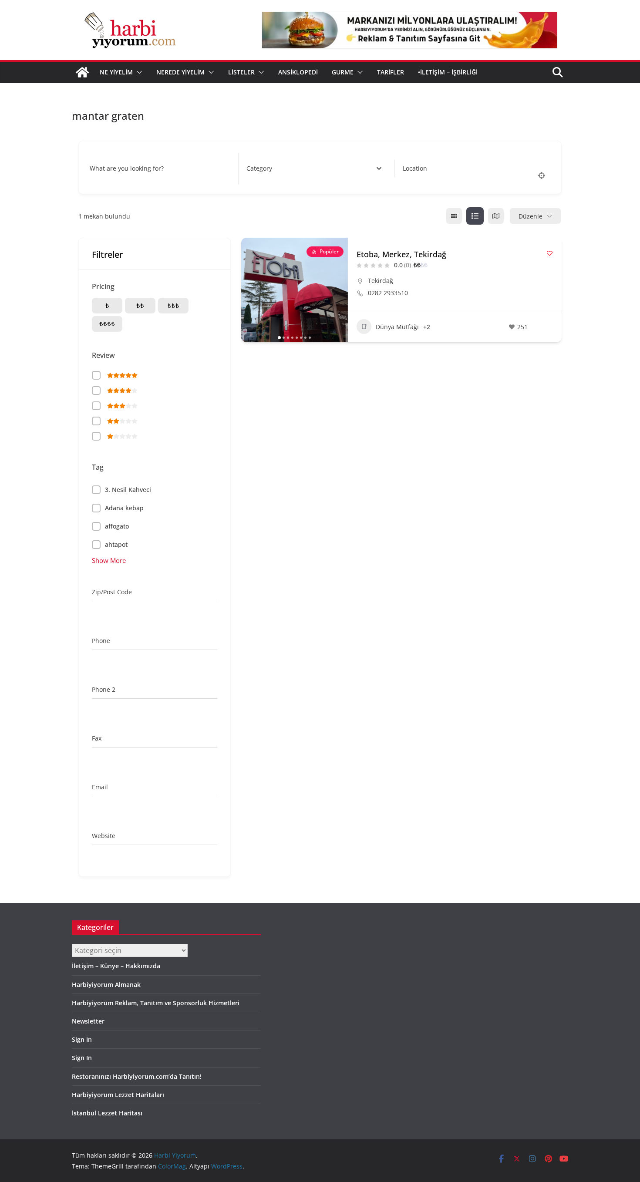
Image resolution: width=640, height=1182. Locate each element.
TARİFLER (390, 72)
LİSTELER (241, 72)
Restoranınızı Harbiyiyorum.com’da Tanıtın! (137, 1076)
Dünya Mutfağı (397, 327)
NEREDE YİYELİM (180, 72)
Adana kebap (124, 508)
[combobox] (314, 168)
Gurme (343, 72)
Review (103, 355)
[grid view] (454, 216)
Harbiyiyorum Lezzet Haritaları (118, 1095)
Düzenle (530, 216)
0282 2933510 (388, 293)
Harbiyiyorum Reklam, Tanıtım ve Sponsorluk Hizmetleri (155, 1003)
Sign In (82, 1039)
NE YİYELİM (116, 72)
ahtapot (116, 544)
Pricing (103, 286)
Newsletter (88, 1021)
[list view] (475, 216)
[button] (137, 72)
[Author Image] (544, 326)
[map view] (496, 216)
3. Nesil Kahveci (128, 489)
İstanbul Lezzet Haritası (107, 1113)
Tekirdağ (380, 280)
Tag (98, 467)
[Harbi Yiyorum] (82, 72)
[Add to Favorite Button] (549, 253)
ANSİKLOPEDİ (298, 72)
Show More (109, 560)
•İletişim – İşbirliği (448, 72)
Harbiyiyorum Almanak (106, 984)
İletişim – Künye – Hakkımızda (116, 966)
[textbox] (259, 168)
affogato (117, 526)
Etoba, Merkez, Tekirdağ (401, 254)
